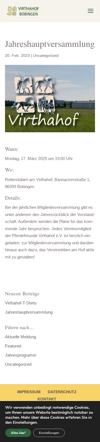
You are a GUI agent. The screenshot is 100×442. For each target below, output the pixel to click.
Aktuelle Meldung (20, 336)
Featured (13, 346)
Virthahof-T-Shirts (21, 303)
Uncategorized (46, 55)
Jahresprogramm (20, 355)
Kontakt (47, 399)
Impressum (29, 392)
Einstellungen (49, 433)
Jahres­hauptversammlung (28, 312)
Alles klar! (18, 433)
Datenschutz (62, 392)
